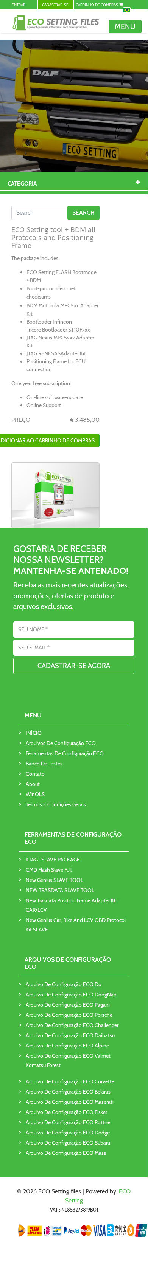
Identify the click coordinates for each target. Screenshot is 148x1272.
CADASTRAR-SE (55, 4)
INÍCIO (34, 733)
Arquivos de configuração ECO (61, 743)
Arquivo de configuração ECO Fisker (66, 1112)
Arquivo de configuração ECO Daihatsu (70, 1035)
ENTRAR (18, 4)
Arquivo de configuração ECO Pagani (68, 1004)
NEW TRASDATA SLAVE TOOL (60, 890)
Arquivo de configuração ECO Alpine (67, 1045)
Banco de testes (44, 763)
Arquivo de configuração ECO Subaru (68, 1142)
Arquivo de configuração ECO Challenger (72, 1025)
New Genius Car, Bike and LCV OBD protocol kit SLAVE (76, 925)
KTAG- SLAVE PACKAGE (53, 859)
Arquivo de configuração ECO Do (63, 984)
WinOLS (35, 794)
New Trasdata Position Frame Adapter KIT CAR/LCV (72, 905)
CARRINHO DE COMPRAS (97, 4)
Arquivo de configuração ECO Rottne (68, 1122)
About (33, 784)
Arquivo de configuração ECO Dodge (68, 1132)
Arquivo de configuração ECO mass (66, 1153)
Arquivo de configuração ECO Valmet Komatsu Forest (68, 1060)
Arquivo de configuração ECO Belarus (68, 1091)
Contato (35, 773)
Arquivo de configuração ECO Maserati (70, 1101)
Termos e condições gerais (56, 804)
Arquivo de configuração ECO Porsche (69, 1015)
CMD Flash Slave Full (49, 869)
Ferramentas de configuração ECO (65, 753)
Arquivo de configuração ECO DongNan (71, 994)
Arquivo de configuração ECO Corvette (70, 1081)
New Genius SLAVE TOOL (54, 880)
